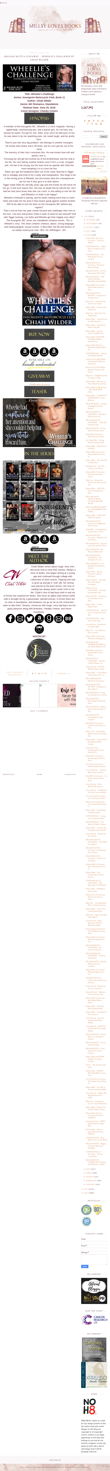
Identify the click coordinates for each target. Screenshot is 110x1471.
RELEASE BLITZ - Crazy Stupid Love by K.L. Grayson (95, 1050)
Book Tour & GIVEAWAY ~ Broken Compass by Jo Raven (96, 369)
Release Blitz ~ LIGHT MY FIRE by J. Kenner (96, 516)
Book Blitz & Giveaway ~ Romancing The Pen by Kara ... (95, 758)
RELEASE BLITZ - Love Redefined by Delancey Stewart (95, 565)
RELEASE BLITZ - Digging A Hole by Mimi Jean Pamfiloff (96, 1145)
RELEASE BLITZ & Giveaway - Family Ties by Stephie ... (95, 858)
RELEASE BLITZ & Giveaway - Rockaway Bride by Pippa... (95, 265)
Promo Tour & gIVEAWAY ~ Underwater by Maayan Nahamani (96, 361)
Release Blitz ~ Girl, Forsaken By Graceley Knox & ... (95, 874)
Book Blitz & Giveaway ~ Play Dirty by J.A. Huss (95, 435)
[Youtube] (101, 124)
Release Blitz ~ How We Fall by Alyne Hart (96, 461)
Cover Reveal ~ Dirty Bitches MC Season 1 (94, 785)
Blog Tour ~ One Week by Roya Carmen (95, 631)
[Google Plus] (103, 121)
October (91, 220)
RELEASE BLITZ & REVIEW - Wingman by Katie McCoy (96, 686)
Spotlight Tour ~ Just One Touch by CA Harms (95, 467)
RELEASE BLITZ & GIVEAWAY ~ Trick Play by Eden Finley (96, 422)
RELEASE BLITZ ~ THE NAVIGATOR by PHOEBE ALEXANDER (96, 279)
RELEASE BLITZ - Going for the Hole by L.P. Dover (96, 693)
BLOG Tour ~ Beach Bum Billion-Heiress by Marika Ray (96, 733)
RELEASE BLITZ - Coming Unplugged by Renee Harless (96, 406)
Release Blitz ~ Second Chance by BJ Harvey (94, 332)
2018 (86, 216)
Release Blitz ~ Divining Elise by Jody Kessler (95, 1007)
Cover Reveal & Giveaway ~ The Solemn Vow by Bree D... (96, 1081)
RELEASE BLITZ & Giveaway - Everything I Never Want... (96, 850)
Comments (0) (63, 674)
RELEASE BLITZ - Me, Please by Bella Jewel (94, 550)
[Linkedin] (96, 124)
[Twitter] (89, 121)
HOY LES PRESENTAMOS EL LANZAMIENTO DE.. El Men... (96, 509)
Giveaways (17, 672)
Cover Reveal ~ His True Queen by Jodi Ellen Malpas (95, 1020)
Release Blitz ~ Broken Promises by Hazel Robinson (94, 574)
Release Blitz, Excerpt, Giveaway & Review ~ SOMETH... (95, 1115)
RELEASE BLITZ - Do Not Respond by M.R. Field (96, 272)
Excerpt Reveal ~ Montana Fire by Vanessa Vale (95, 993)
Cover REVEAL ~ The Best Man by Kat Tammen (96, 771)
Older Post (70, 774)
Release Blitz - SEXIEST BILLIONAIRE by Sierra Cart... (96, 1073)
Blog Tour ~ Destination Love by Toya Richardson (96, 1102)
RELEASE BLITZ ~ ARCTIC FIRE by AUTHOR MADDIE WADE (94, 500)
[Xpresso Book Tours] (94, 1375)
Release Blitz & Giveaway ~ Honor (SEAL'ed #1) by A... (96, 454)
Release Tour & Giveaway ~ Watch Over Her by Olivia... (96, 897)
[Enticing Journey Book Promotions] (94, 1350)
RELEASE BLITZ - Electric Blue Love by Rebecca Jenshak (96, 1036)
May (88, 1169)
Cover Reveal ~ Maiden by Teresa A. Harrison (95, 987)
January (91, 1184)
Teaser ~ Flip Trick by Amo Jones (96, 1066)
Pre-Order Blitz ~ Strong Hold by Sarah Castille (95, 441)
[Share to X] (33, 674)
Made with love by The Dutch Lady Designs (67, 1467)
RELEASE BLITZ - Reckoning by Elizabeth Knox (95, 701)
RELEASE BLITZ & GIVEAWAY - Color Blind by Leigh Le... (96, 841)
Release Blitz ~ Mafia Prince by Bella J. (96, 447)
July (88, 231)
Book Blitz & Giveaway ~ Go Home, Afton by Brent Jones (96, 778)
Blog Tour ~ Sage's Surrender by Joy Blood (96, 916)
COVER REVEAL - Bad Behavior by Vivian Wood (96, 1139)
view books (103, 171)
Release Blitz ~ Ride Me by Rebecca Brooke (95, 326)
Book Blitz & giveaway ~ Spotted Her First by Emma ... (95, 652)
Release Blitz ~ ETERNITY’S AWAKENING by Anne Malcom (96, 397)
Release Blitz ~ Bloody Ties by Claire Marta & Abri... (96, 1108)
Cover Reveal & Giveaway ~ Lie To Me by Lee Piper (96, 797)
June (89, 235)
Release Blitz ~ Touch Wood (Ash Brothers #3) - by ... (96, 673)
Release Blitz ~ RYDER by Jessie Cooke (95, 890)
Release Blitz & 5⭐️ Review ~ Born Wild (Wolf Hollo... (96, 389)
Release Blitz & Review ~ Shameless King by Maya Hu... (96, 347)
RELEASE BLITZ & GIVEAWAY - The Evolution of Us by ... (94, 557)
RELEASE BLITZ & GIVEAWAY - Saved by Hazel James (95, 955)
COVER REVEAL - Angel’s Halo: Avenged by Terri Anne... (96, 248)
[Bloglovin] (88, 124)
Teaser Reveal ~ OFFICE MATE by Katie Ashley (95, 668)
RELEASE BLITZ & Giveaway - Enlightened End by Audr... (95, 523)
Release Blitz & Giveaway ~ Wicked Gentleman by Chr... (96, 939)
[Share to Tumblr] (42, 674)
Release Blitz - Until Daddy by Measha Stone (96, 811)
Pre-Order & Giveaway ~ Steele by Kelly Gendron (95, 765)
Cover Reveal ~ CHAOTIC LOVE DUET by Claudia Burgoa (96, 1028)
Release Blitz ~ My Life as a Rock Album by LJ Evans (96, 382)
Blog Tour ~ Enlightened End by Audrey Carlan (96, 376)
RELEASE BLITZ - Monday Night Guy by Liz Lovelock (96, 963)
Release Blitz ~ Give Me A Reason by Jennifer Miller (96, 1088)
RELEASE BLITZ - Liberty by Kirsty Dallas (96, 1043)
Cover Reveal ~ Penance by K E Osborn (96, 835)
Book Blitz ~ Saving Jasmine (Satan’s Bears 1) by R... (96, 530)
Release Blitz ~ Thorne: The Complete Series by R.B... (96, 829)
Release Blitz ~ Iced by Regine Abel (94, 605)
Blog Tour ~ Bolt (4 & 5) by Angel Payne (95, 314)
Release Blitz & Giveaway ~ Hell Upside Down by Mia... (96, 287)
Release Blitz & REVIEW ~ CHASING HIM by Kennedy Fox (96, 339)
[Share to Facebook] (35, 674)
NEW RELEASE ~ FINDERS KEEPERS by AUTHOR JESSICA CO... (96, 644)
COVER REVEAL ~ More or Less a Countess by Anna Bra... (96, 612)
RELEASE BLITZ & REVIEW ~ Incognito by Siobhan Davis (96, 295)
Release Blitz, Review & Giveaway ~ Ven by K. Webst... (95, 240)
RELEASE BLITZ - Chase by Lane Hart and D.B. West (96, 544)
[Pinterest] (93, 121)
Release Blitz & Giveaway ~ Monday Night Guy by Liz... (96, 972)
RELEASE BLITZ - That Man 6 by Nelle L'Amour (96, 823)
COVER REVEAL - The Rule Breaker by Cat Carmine (95, 256)
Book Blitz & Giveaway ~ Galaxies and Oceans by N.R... (95, 725)
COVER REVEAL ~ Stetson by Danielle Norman (96, 354)
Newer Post (8, 774)
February (91, 1180)
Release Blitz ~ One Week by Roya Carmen (96, 1013)
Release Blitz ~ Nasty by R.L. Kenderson (96, 308)
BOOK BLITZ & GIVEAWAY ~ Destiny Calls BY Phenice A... (95, 660)
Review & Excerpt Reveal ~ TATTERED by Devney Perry (96, 931)
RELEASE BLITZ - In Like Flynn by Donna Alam (96, 429)
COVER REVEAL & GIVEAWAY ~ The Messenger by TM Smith (96, 882)
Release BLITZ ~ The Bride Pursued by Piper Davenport (96, 582)
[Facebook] (84, 121)
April (89, 1173)
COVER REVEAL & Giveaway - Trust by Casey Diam (94, 1154)
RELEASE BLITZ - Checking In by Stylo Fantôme (94, 717)
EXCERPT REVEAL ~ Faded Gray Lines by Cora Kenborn (96, 980)
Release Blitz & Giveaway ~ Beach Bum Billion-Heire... (96, 1000)
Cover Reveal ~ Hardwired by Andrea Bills (96, 625)
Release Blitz (15, 675)
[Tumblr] (92, 124)
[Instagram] (98, 121)
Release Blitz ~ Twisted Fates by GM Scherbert (96, 320)
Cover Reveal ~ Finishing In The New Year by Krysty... (96, 791)
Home (39, 774)
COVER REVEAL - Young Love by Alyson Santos (95, 817)
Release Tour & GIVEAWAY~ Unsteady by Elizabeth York (96, 590)
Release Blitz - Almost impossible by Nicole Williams (94, 1131)
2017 (86, 1189)
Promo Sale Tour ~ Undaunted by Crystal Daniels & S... (95, 750)
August (90, 227)
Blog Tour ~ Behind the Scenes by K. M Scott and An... (96, 482)
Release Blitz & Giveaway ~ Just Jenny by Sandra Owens (96, 474)
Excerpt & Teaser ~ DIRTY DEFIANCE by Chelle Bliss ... (96, 1123)
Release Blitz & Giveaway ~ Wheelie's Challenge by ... (96, 637)
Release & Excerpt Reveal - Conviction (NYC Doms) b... (96, 804)
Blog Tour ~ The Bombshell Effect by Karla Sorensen (96, 904)
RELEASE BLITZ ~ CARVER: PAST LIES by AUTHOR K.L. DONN (96, 1162)
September (92, 223)
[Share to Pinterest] (39, 674)
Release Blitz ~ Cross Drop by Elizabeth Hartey (95, 910)
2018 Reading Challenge (94, 152)
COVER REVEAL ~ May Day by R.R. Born (95, 619)
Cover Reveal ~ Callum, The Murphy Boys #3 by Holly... (96, 1095)
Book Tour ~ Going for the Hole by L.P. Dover (95, 302)
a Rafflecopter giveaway (39, 384)
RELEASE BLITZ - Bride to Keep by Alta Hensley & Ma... (96, 709)
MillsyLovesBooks (96, 156)
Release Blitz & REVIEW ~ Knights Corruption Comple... (96, 1059)
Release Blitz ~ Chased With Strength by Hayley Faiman (96, 741)
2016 (86, 1193)
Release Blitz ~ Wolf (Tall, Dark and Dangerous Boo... (95, 490)
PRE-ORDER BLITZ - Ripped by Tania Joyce (95, 679)
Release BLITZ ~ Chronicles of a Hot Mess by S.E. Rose (96, 598)
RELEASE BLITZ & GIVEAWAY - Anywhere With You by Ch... (96, 414)
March (90, 1177)
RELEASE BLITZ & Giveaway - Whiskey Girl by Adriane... (96, 537)
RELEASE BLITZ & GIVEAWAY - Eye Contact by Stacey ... (94, 947)
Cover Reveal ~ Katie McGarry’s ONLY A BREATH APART (94, 923)
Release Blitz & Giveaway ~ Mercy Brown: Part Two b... (96, 866)
